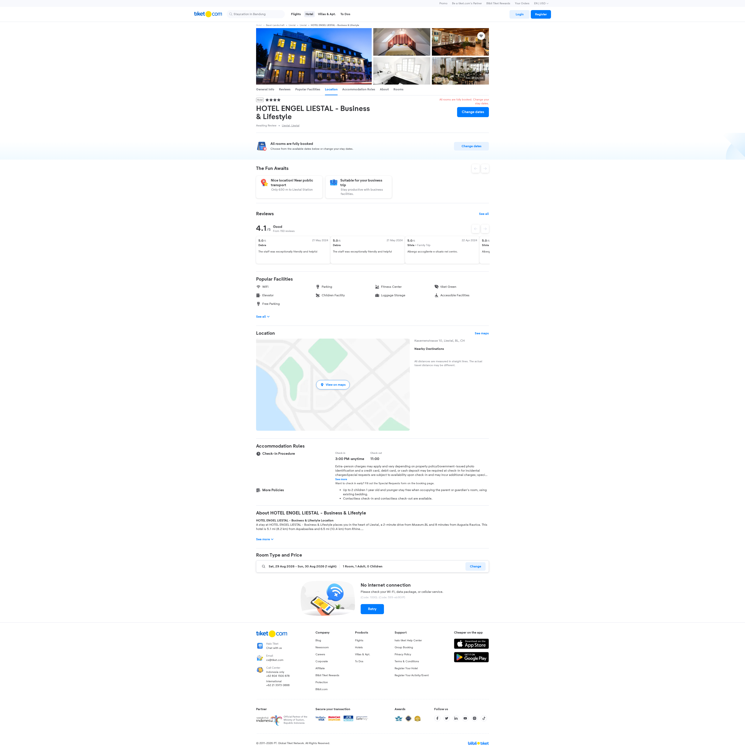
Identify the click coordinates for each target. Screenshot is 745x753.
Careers (320, 654)
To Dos (359, 661)
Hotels (359, 647)
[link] (519, 14)
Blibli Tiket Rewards (498, 3)
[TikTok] (484, 718)
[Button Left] (476, 229)
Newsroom (322, 647)
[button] (333, 385)
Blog (318, 640)
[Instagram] (474, 718)
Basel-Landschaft (275, 25)
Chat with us (274, 648)
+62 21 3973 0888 (278, 685)
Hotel (259, 25)
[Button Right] (485, 229)
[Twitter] (447, 718)
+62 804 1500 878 (278, 676)
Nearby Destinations (429, 349)
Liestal (292, 25)
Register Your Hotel (406, 668)
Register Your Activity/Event (412, 675)
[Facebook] (437, 718)
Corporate (321, 661)
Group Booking (404, 647)
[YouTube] (465, 718)
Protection (321, 682)
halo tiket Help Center (408, 640)
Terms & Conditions (407, 661)
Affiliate (320, 668)
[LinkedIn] (456, 718)
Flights (359, 640)
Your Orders (522, 3)
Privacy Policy (403, 654)
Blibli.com (321, 689)
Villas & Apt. (362, 654)
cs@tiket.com (274, 660)
